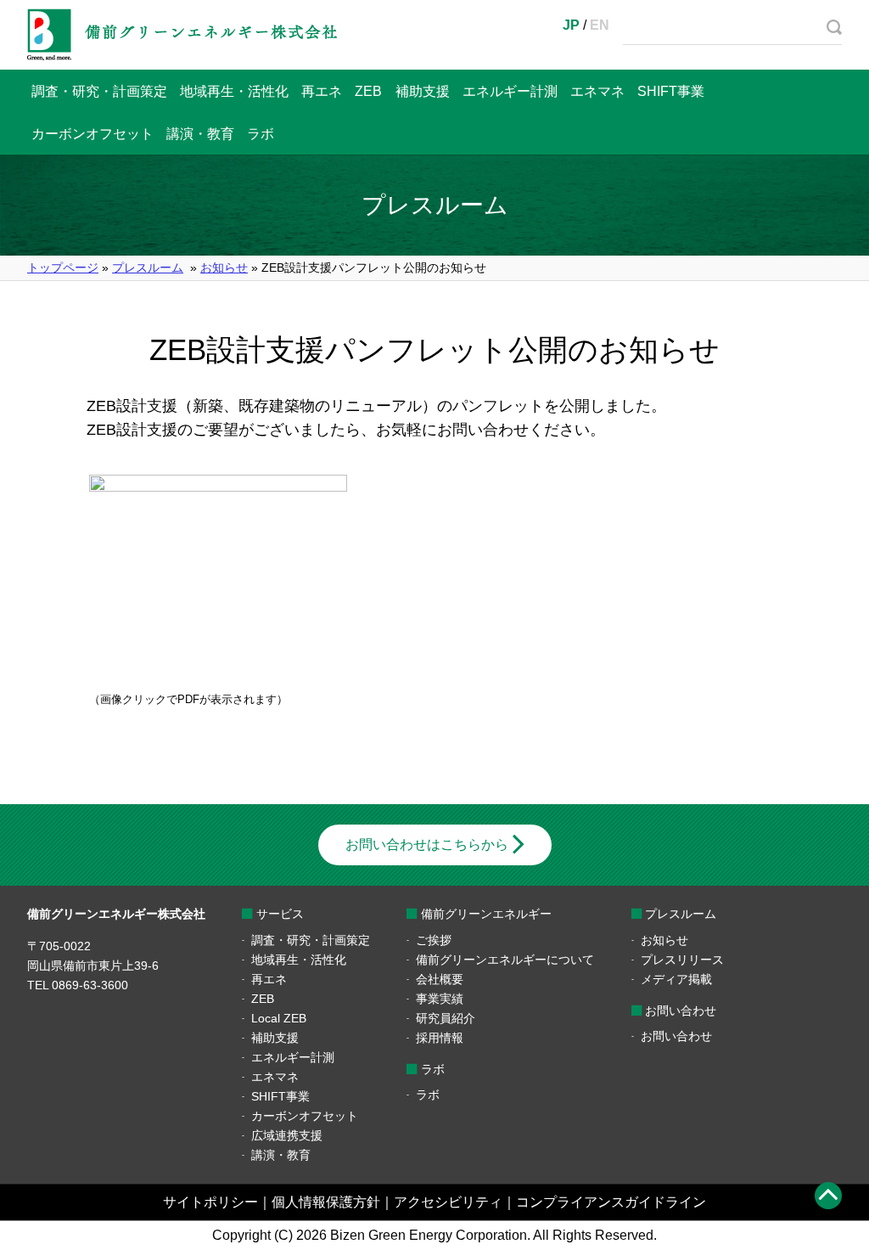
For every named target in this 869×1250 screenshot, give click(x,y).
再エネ (321, 91)
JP (571, 25)
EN (599, 25)
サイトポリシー (210, 1202)
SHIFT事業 (670, 91)
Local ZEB (278, 1018)
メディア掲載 (676, 979)
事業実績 (439, 998)
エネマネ (597, 91)
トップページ (62, 267)
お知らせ (224, 267)
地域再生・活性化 (234, 91)
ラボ (260, 134)
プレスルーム (147, 267)
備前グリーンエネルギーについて (505, 959)
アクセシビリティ (448, 1202)
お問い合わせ (676, 1036)
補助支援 (422, 91)
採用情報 (439, 1037)
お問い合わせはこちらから (426, 844)
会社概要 (439, 979)
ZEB (368, 91)
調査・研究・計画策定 (99, 91)
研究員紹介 (445, 1018)
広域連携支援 (286, 1135)
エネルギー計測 (510, 91)
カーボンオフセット (92, 134)
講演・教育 (200, 134)
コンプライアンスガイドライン (611, 1202)
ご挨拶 (433, 940)
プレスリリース (682, 959)
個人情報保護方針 (326, 1202)
